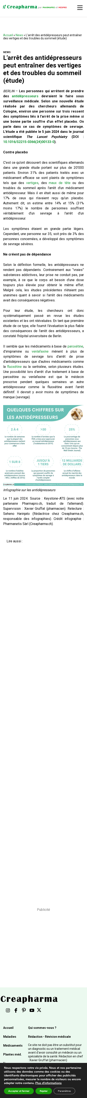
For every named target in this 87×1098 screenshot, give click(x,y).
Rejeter (44, 1091)
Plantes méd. (12, 1054)
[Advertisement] (42, 722)
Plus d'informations (48, 1083)
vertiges (32, 183)
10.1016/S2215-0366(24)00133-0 (28, 142)
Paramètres (64, 1091)
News (19, 35)
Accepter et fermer (19, 1091)
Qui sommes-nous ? (42, 1027)
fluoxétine (14, 367)
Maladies (9, 1036)
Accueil (8, 35)
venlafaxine (40, 351)
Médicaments (13, 1045)
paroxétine (75, 346)
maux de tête (59, 183)
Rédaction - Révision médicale (49, 1036)
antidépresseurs (25, 96)
